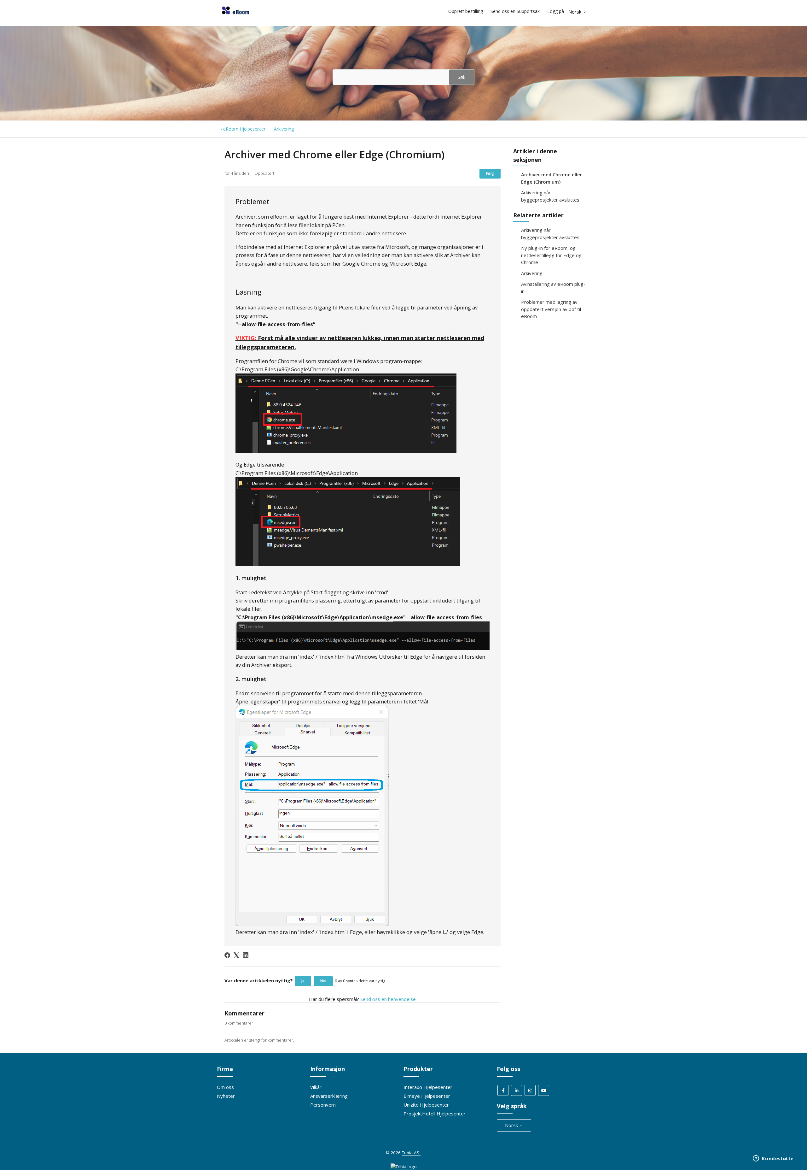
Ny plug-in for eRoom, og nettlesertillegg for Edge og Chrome (551, 255)
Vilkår (316, 1087)
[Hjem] (235, 14)
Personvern (323, 1105)
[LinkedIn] (245, 955)
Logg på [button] (555, 11)
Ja (303, 981)
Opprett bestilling (465, 11)
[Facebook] (227, 955)
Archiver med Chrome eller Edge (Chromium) (551, 178)
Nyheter (226, 1096)
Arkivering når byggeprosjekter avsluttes (550, 196)
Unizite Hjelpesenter (426, 1105)
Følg (490, 173)
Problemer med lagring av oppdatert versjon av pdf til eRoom (551, 309)
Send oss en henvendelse (388, 999)
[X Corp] (236, 955)
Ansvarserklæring (329, 1096)
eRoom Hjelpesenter (244, 129)
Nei (323, 981)
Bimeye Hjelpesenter (427, 1096)
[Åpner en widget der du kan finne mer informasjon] (773, 1159)
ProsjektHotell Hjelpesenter (435, 1113)
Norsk (575, 12)
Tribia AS (411, 1152)
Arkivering (284, 129)
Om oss (225, 1087)
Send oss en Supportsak (515, 11)
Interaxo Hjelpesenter (428, 1087)
